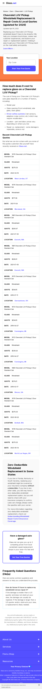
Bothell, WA (19, 423)
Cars (11, 11)
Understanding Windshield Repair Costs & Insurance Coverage (18, 518)
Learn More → (9, 49)
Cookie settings (5, 687)
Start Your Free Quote (21, 69)
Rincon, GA (19, 392)
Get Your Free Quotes (21, 557)
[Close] (38, 685)
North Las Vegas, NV (23, 453)
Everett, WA (19, 240)
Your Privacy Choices (19, 667)
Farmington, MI (20, 331)
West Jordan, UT (21, 179)
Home (5, 11)
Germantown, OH (21, 301)
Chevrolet (19, 11)
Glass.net (23, 146)
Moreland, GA (20, 209)
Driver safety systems (16, 114)
